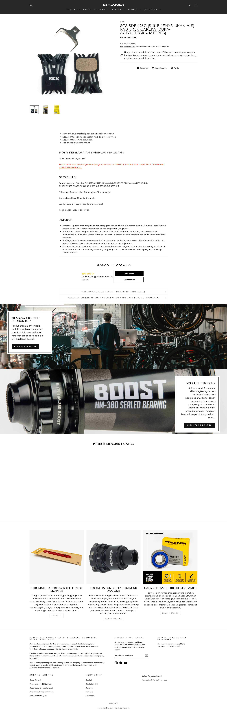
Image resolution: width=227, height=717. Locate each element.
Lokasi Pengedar (25, 346)
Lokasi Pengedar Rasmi (152, 676)
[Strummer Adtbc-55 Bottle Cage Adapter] (57, 557)
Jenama (117, 10)
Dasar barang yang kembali (41, 688)
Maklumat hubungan (38, 696)
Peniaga (133, 10)
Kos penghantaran (127, 46)
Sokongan (151, 10)
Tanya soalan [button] (129, 279)
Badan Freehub (113, 619)
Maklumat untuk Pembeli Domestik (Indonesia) (113, 292)
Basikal (72, 10)
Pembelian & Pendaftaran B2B (154, 680)
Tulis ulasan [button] (129, 273)
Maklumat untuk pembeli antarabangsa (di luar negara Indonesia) (114, 298)
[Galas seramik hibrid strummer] (170, 557)
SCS (122, 22)
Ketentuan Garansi (200, 425)
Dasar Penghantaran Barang (42, 692)
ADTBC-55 (56, 616)
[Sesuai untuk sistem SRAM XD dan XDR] (113, 557)
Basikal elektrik (94, 10)
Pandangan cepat (49, 488)
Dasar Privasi (35, 680)
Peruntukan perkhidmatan (40, 684)
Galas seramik (170, 613)
